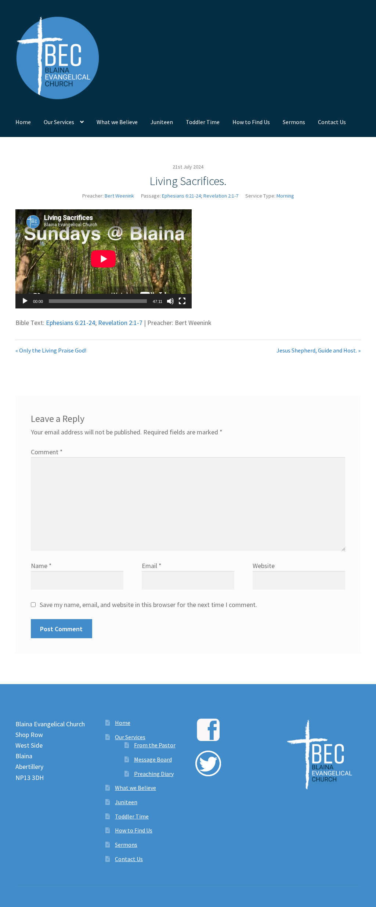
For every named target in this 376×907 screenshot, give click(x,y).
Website (264, 565)
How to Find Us (251, 122)
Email (152, 565)
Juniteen (162, 122)
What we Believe (117, 122)
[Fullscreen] (182, 301)
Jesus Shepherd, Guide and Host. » (318, 350)
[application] (103, 258)
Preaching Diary (154, 773)
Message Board (153, 759)
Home (23, 122)
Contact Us (332, 122)
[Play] (25, 301)
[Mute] (170, 301)
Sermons (294, 122)
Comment (47, 452)
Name (41, 565)
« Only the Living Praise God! (50, 350)
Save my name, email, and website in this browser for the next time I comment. (148, 604)
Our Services (59, 122)
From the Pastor (155, 745)
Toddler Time (203, 122)
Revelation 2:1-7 (220, 195)
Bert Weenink (119, 195)
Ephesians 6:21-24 (181, 195)
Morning (285, 195)
